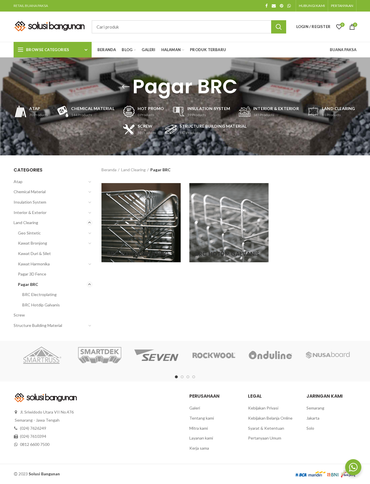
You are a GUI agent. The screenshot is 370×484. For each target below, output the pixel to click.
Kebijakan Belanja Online (270, 418)
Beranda (108, 169)
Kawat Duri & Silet (34, 253)
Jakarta (312, 418)
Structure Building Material (38, 325)
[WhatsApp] (289, 6)
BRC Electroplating (39, 294)
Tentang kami (201, 418)
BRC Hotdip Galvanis (41, 304)
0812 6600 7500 (34, 444)
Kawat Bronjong (32, 243)
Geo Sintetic (29, 232)
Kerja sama (199, 448)
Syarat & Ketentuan (266, 428)
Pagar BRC (28, 284)
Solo (310, 428)
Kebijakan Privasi (263, 407)
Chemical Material (30, 191)
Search (278, 26)
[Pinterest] (281, 6)
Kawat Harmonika (34, 263)
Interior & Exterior (30, 212)
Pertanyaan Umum (264, 437)
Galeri (194, 407)
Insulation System (30, 202)
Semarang (315, 407)
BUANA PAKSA (343, 49)
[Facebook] (266, 6)
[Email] (274, 6)
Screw (19, 314)
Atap (18, 181)
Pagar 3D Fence (32, 273)
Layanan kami (201, 437)
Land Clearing (133, 169)
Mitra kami (198, 428)
